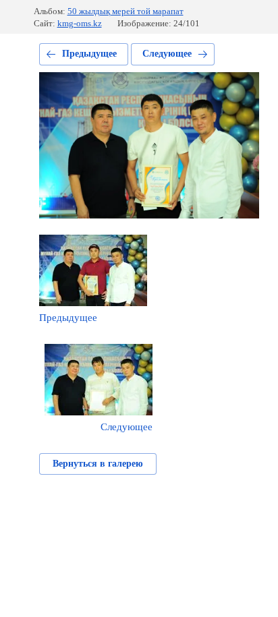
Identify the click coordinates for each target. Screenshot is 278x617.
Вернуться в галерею (98, 464)
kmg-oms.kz (79, 23)
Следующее (167, 54)
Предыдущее (89, 54)
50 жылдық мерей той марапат (125, 11)
